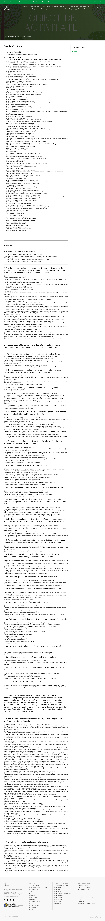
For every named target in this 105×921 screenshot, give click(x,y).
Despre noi (32, 899)
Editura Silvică (69, 6)
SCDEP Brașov (57, 887)
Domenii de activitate (34, 901)
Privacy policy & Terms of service (86, 903)
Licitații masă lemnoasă (52, 6)
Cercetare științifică (83, 885)
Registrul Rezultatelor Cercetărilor (38, 887)
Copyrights (81, 901)
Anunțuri (31, 891)
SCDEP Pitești (57, 889)
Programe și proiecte (34, 905)
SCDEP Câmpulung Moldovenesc (62, 893)
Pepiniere (62, 6)
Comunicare (32, 907)
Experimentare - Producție (85, 889)
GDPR (79, 899)
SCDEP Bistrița (57, 891)
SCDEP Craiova (58, 899)
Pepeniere (32, 895)
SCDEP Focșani (58, 897)
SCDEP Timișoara (58, 895)
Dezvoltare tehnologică (84, 887)
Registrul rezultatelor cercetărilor (31, 6)
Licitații (31, 903)
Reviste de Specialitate (80, 6)
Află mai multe (97, 1)
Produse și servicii (34, 889)
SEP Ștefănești (57, 903)
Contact (89, 6)
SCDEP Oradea (57, 901)
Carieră (43, 6)
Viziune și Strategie (34, 885)
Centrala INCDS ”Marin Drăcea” (62, 885)
